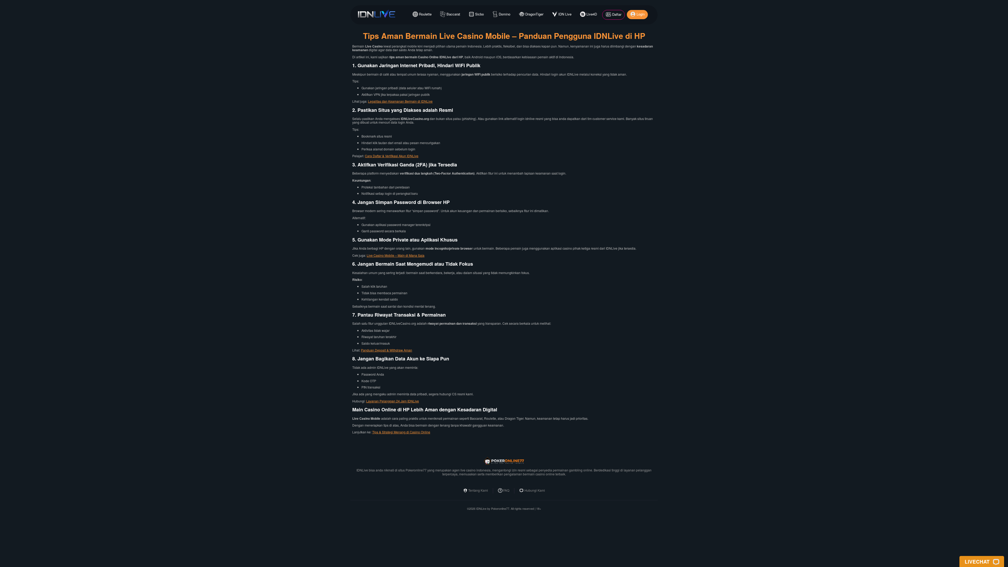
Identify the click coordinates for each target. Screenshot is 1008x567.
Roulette (425, 14)
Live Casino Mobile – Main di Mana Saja (395, 255)
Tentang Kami (478, 490)
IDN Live (564, 14)
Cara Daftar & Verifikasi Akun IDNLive (391, 156)
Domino (504, 14)
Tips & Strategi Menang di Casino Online (401, 432)
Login (641, 14)
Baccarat (453, 14)
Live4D (591, 14)
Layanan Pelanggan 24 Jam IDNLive (392, 401)
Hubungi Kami (534, 490)
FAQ (506, 490)
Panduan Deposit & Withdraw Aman (386, 350)
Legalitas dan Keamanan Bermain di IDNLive (400, 101)
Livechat (977, 561)
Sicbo (479, 14)
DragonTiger (534, 14)
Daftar (616, 14)
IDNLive (481, 508)
